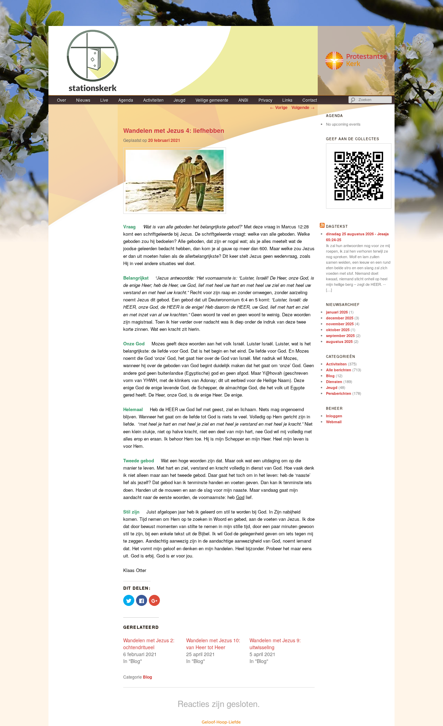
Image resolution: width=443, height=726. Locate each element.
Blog (147, 677)
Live (104, 100)
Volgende (303, 107)
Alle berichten (338, 369)
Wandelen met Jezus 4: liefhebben (173, 130)
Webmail (334, 421)
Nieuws (83, 100)
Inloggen (334, 415)
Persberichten (338, 393)
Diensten (334, 381)
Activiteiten (153, 100)
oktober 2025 (338, 329)
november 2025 (340, 323)
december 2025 (339, 317)
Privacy (265, 100)
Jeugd (180, 100)
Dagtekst (337, 226)
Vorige (279, 107)
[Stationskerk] (221, 60)
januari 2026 (337, 312)
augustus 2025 (339, 341)
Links (287, 100)
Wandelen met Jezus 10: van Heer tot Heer (213, 644)
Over (61, 100)
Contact (309, 100)
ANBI (243, 100)
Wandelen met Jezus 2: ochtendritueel (148, 644)
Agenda (125, 100)
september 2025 (340, 335)
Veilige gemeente (212, 100)
